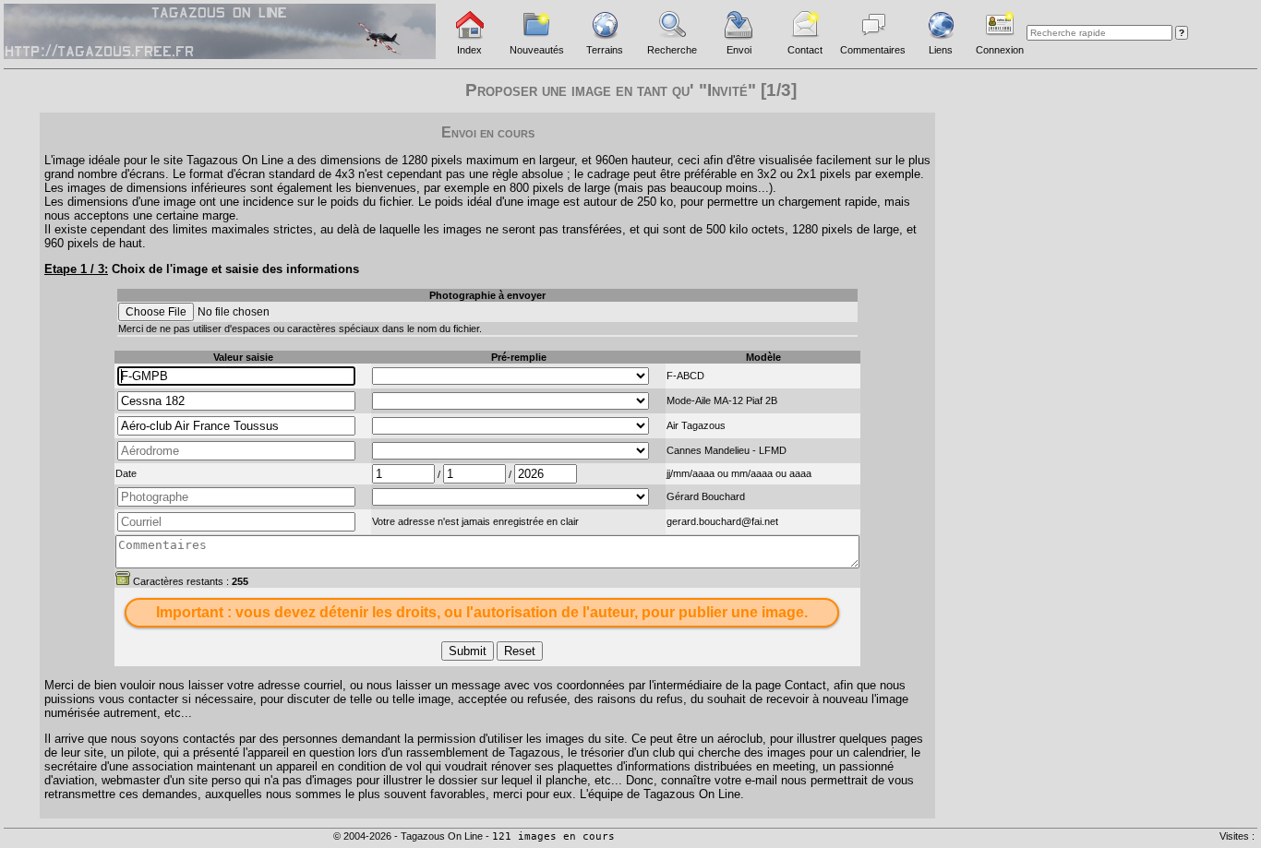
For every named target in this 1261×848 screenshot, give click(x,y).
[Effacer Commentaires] (122, 577)
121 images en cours (553, 836)
